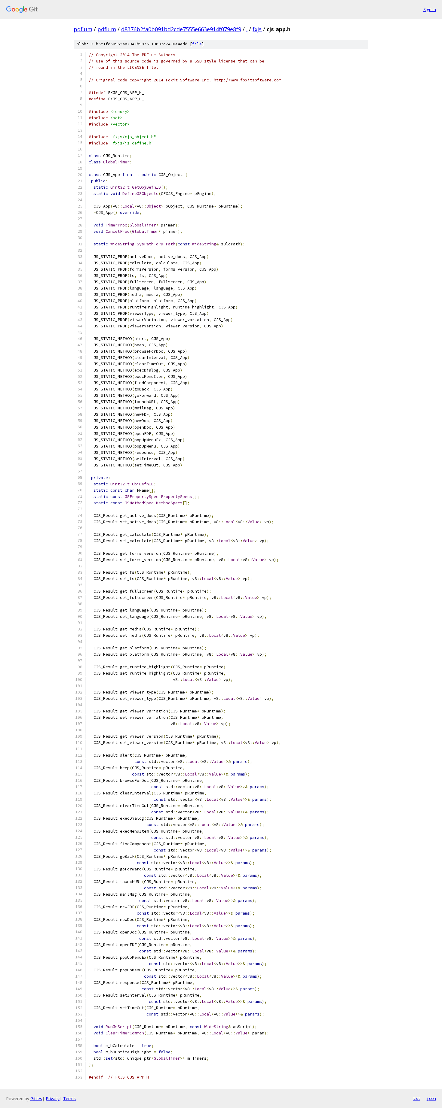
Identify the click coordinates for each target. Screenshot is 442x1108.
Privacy (53, 1098)
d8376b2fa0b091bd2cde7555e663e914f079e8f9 (181, 29)
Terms (69, 1098)
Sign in (429, 9)
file (197, 44)
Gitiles (36, 1098)
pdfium (83, 29)
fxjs (257, 29)
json (431, 1098)
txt (416, 1098)
